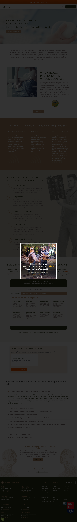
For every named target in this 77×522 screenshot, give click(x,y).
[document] (38, 261)
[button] (53, 245)
